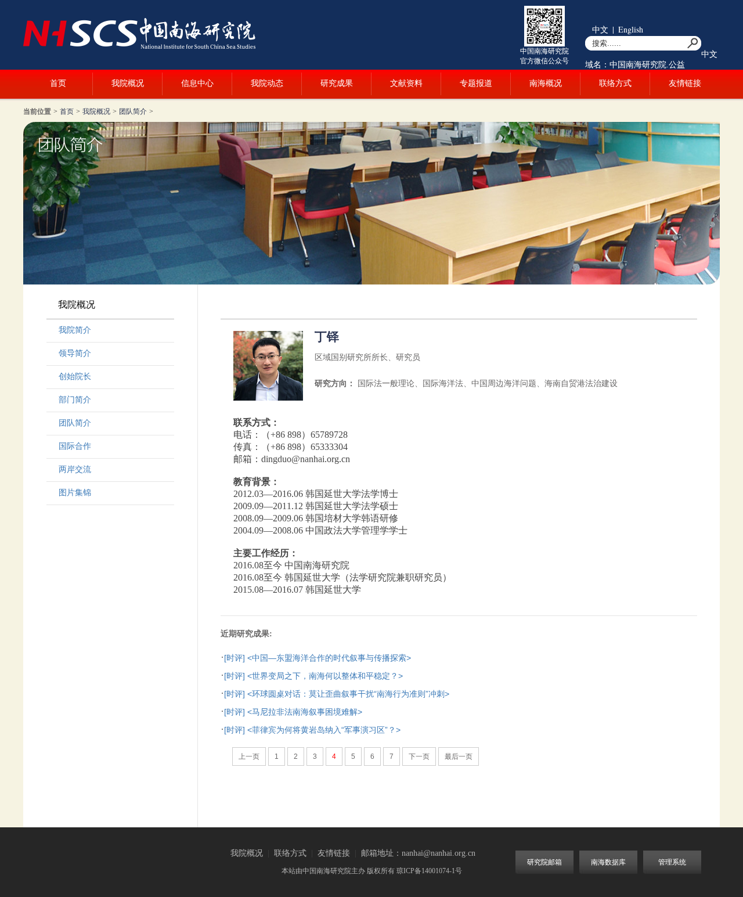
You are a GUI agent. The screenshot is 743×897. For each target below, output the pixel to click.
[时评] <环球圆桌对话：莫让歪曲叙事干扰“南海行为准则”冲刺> (336, 693)
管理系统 (672, 862)
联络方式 (615, 83)
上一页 (249, 756)
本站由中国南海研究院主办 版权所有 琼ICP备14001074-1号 (372, 871)
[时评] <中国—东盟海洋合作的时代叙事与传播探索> (317, 657)
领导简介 (75, 353)
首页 (58, 83)
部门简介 (75, 399)
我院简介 (75, 330)
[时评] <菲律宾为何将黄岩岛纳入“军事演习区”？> (312, 729)
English (630, 29)
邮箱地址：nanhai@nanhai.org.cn (418, 853)
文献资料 (406, 83)
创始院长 (75, 376)
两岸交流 (75, 469)
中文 (600, 29)
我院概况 (127, 83)
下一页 (419, 756)
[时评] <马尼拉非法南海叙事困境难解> (293, 711)
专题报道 (476, 83)
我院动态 (267, 83)
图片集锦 (75, 492)
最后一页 (459, 756)
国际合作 (75, 446)
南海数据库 (608, 862)
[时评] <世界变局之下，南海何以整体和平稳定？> (313, 675)
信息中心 (197, 83)
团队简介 (133, 111)
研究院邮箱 (544, 862)
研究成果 (336, 83)
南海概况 (545, 83)
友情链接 (685, 83)
